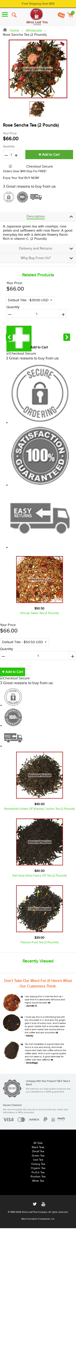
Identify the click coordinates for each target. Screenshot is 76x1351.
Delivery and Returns (35, 248)
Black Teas (38, 1147)
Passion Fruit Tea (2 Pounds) (39, 942)
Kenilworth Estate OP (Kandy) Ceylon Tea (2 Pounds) (39, 809)
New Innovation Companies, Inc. (38, 1218)
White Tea (38, 1180)
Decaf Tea (38, 1151)
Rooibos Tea (38, 1176)
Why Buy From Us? (36, 258)
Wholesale (34, 31)
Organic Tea (38, 1168)
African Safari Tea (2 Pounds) (39, 613)
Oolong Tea (38, 1164)
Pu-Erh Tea (38, 1172)
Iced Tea (38, 1159)
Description (36, 216)
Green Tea (38, 1155)
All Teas (38, 1143)
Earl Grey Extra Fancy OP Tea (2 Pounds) (39, 875)
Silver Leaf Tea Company (34, 1212)
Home (14, 31)
